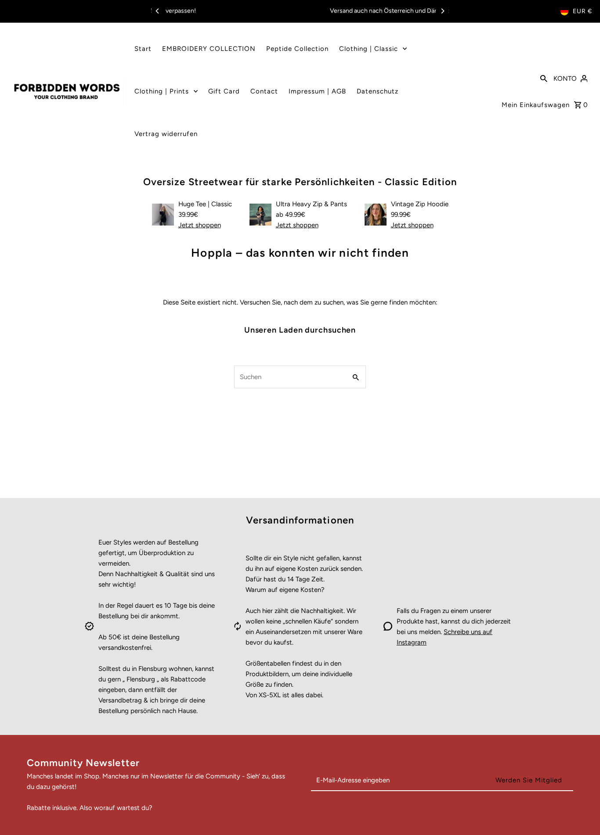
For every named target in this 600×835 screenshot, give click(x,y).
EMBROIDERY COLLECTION (209, 49)
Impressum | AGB (317, 91)
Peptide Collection (297, 49)
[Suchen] (543, 78)
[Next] (442, 11)
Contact (264, 91)
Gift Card (224, 91)
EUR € (582, 11)
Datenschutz (377, 91)
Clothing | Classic (368, 49)
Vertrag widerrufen (166, 134)
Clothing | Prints (161, 91)
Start (143, 49)
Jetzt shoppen (199, 225)
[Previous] (157, 11)
